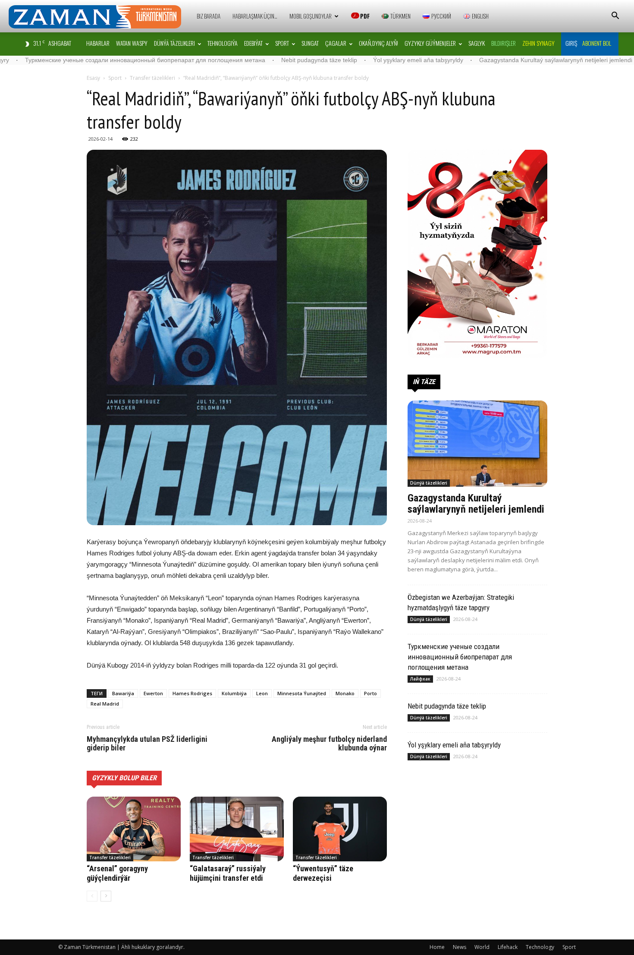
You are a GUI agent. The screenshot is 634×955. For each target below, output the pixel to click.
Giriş (571, 42)
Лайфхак (420, 679)
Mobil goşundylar (310, 16)
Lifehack (508, 947)
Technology (540, 947)
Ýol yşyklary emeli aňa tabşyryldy (346, 60)
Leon (262, 693)
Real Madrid (105, 703)
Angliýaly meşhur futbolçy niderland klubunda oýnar (329, 743)
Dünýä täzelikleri (174, 42)
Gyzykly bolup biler (124, 778)
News (459, 947)
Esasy (93, 78)
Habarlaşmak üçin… (254, 16)
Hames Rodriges (192, 693)
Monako (345, 693)
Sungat (310, 42)
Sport (282, 42)
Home (437, 947)
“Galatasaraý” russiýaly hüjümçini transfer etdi (228, 873)
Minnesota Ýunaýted (301, 693)
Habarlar (98, 42)
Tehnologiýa (222, 42)
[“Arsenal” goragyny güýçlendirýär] (134, 829)
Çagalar (335, 42)
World (482, 947)
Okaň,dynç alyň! (378, 42)
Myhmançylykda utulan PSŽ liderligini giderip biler (147, 743)
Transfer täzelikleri (152, 78)
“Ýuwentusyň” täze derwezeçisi (323, 873)
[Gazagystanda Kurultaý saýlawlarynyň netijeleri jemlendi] (477, 443)
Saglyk (476, 42)
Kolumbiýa (234, 693)
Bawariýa (123, 693)
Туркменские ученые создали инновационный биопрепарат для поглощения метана (460, 656)
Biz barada (208, 16)
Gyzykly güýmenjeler (430, 42)
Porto (370, 693)
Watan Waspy (132, 42)
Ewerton (153, 693)
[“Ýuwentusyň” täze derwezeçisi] (340, 829)
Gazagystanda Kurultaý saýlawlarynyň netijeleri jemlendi (484, 60)
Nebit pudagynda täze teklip (248, 60)
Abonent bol (596, 42)
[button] (615, 17)
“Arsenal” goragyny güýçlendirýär (117, 873)
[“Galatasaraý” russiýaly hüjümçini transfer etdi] (237, 829)
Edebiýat (253, 42)
